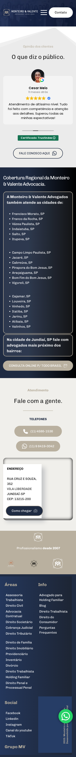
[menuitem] (21, 597)
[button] (44, 12)
